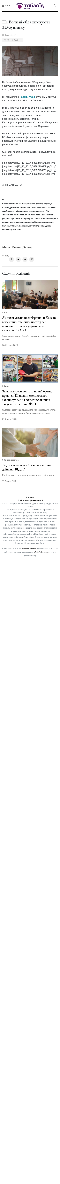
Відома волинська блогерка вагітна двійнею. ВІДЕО (26, 467)
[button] (6, 5)
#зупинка (27, 247)
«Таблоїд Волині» (29, 549)
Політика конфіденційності (30, 500)
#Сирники (16, 247)
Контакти (30, 497)
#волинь (6, 247)
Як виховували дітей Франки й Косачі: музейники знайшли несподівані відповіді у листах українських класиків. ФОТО (29, 323)
